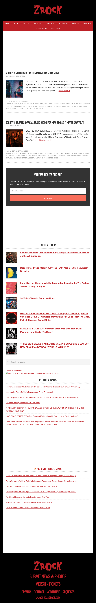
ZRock (48, 10)
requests (68, 592)
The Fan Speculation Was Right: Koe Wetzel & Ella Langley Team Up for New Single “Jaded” (41, 491)
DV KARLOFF (18, 106)
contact (39, 592)
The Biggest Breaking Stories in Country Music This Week (28, 497)
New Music (54, 155)
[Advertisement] (48, 51)
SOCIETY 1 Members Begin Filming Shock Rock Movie (33, 73)
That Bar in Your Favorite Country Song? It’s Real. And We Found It (31, 486)
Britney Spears (53, 153)
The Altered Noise (34, 108)
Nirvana (85, 155)
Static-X (23, 108)
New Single (76, 155)
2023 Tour (48, 104)
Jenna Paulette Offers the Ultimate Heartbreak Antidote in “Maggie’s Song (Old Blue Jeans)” (41, 475)
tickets (55, 584)
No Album (9, 158)
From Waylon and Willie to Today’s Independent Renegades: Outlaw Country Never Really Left (41, 481)
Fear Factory (28, 106)
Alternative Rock (27, 153)
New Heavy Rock (42, 155)
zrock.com (54, 597)
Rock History (71, 106)
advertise (53, 592)
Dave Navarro (65, 153)
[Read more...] (64, 90)
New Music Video (65, 155)
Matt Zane (32, 155)
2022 (17, 104)
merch (41, 584)
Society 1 (16, 108)
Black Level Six (40, 153)
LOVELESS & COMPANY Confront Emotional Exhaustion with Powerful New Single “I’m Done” (42, 416)
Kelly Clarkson (21, 155)
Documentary (72, 104)
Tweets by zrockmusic (14, 370)
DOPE (11, 106)
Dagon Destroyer (59, 104)
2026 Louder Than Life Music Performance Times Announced (29, 392)
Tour (44, 108)
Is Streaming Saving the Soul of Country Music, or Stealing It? (29, 502)
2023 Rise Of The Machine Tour (31, 104)
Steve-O (40, 158)
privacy (26, 592)
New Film (54, 106)
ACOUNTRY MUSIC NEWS (49, 469)
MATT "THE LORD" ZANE (43, 106)
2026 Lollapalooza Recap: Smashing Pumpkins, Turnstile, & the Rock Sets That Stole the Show (42, 397)
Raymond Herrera (21, 158)
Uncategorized (22, 101)
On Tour (62, 106)
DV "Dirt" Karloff (78, 153)
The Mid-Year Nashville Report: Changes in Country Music (28, 507)
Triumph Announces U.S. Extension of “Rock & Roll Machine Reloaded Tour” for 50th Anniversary (43, 386)
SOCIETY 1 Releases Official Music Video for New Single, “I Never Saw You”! (45, 122)
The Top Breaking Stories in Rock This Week (23, 402)
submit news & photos (48, 576)
